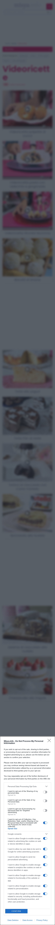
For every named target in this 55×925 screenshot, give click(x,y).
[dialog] (27, 830)
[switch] (45, 792)
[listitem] (27, 786)
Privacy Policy (42, 920)
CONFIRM (16, 911)
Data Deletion (13, 920)
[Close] (50, 741)
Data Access (27, 920)
